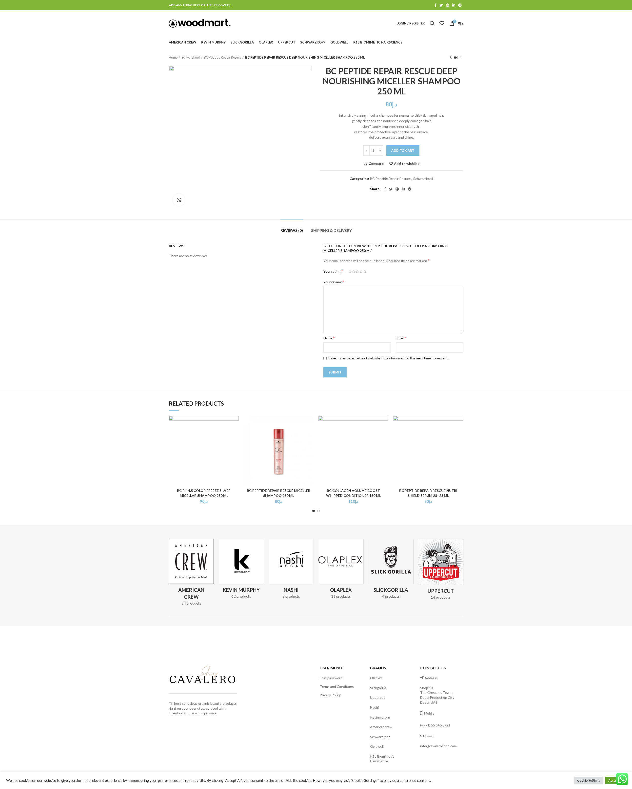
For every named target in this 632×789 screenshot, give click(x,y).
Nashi (374, 707)
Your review (333, 281)
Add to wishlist (406, 163)
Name (329, 337)
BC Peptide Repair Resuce (222, 57)
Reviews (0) (291, 230)
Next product (460, 57)
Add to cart (402, 151)
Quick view (235, 434)
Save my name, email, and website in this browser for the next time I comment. (389, 358)
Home (173, 57)
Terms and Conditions (337, 686)
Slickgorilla (378, 688)
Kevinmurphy (380, 717)
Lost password (331, 678)
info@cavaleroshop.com (438, 746)
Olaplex (376, 678)
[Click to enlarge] (179, 200)
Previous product (450, 57)
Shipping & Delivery (331, 230)
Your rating (333, 271)
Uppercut (377, 697)
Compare (376, 163)
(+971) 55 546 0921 (435, 725)
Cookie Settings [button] (588, 780)
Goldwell (377, 746)
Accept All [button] (615, 780)
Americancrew (381, 727)
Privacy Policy (330, 695)
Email (401, 337)
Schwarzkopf (190, 57)
